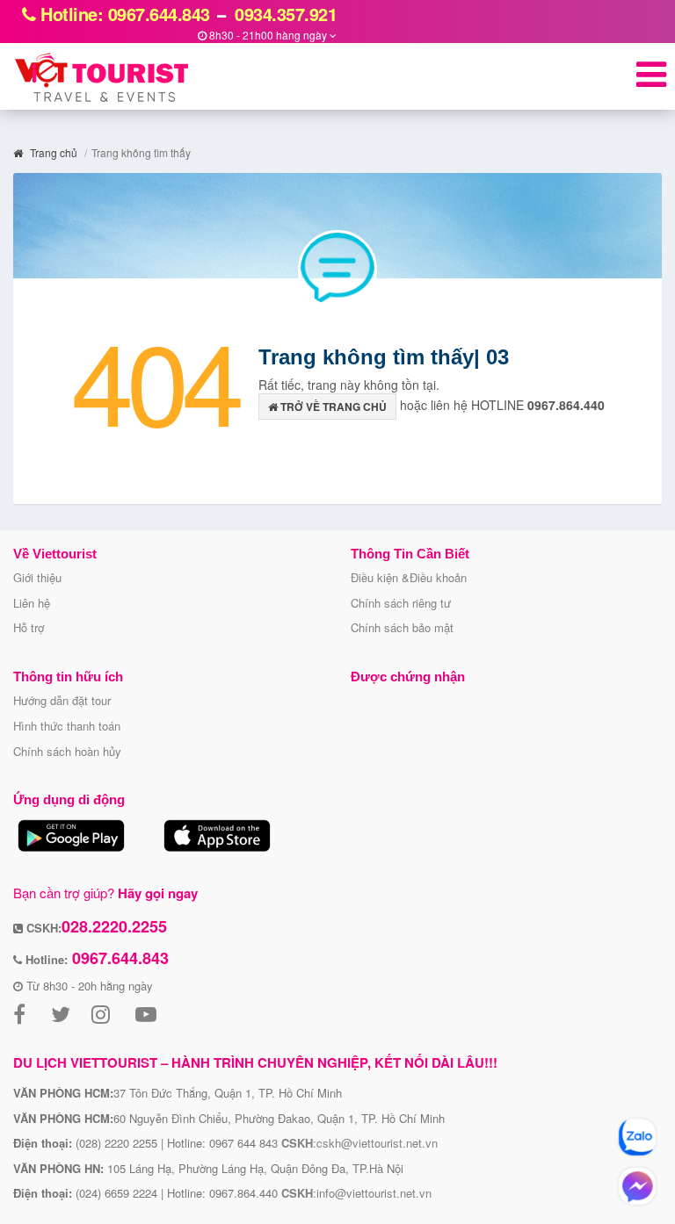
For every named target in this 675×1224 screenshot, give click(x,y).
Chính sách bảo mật (402, 627)
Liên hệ (31, 602)
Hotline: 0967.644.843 (123, 13)
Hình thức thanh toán (66, 725)
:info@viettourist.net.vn (356, 1192)
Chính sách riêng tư (401, 602)
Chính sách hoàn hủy (67, 751)
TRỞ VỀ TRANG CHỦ (332, 406)
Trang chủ (52, 152)
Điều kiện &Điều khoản (409, 577)
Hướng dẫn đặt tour (62, 700)
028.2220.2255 (114, 926)
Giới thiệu (37, 577)
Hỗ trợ (28, 627)
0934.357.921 (284, 13)
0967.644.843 (118, 958)
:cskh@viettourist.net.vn (359, 1142)
